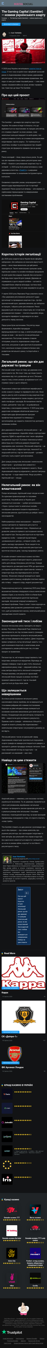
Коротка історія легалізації (21, 903)
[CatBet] (7, 1156)
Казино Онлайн (32, 1338)
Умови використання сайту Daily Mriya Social (28, 1343)
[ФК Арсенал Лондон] (23, 1054)
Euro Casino (19, 1161)
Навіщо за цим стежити (22, 941)
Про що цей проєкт (22, 897)
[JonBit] (7, 1127)
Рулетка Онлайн (12, 1341)
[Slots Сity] (11, 1258)
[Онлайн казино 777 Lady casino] (35, 1230)
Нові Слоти (7, 1343)
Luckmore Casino (21, 1132)
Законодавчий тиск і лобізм (23, 928)
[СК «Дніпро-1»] (23, 1017)
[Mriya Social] (23, 3)
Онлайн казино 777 (12, 1218)
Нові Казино (20, 1338)
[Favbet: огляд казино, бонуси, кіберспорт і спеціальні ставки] (35, 1258)
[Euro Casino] (7, 1170)
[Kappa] (23, 973)
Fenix (16, 1090)
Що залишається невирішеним (22, 934)
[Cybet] (7, 1113)
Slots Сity (11, 1261)
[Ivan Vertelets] (7, 863)
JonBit (16, 1118)
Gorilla (35, 1286)
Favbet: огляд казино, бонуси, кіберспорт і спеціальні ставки (35, 1263)
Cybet (16, 1104)
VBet (12, 1286)
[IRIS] (7, 1184)
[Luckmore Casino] (7, 1141)
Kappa (5, 992)
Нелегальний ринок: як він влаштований (23, 921)
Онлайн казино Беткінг (11, 1238)
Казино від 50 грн (34, 1341)
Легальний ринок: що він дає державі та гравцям (22, 913)
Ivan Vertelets (16, 33)
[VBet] (11, 1283)
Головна (4, 18)
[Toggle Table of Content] (25, 893)
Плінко (42, 1338)
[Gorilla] (35, 1283)
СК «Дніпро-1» (9, 1036)
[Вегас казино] (35, 1215)
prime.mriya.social (33, 859)
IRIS (15, 1175)
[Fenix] (7, 1099)
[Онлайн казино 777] (11, 1215)
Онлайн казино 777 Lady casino (35, 1239)
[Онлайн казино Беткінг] (11, 1236)
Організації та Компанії (11, 24)
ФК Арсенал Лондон (13, 1067)
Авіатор (23, 1341)
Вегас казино (35, 1218)
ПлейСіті (23, 170)
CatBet (16, 1146)
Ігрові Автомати (8, 1338)
